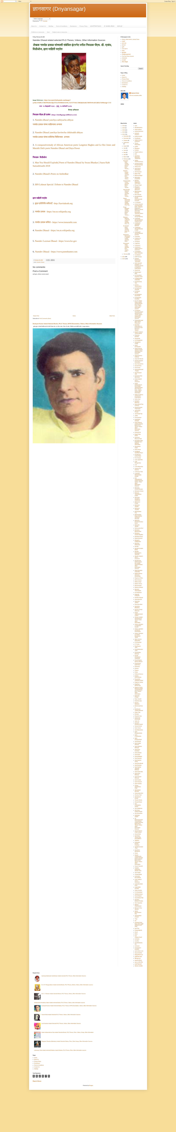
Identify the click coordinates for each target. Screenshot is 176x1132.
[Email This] (47, 260)
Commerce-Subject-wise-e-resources (139, 248)
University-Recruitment (138, 877)
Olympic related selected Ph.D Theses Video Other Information (139, 620)
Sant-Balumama (139, 730)
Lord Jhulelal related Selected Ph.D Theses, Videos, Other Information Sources (61, 1023)
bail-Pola (137, 928)
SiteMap (50, 26)
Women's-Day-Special (138, 908)
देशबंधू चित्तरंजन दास (139, 954)
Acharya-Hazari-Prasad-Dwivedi (139, 164)
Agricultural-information (138, 169)
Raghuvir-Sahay (139, 682)
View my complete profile (135, 95)
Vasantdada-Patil (139, 897)
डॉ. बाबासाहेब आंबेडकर (109, 26)
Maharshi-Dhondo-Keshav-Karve (139, 522)
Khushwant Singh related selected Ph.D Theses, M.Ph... (126, 247)
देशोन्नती (123, 45)
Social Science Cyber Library (138, 831)
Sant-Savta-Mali (139, 771)
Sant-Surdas (138, 780)
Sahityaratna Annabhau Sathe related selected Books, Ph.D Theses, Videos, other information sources (59, 1002)
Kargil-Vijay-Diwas (138, 435)
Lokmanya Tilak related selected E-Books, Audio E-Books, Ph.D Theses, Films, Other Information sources (60, 1050)
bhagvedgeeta (138, 930)
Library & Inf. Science (138, 469)
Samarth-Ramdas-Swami (139, 723)
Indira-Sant (137, 399)
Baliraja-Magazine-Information (137, 182)
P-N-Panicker (138, 642)
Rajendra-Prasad (137, 696)
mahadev (137, 939)
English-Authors (139, 152)
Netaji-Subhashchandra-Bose (139, 614)
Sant (48, 32)
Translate (45, 21)
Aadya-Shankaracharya (139, 161)
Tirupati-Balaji (138, 874)
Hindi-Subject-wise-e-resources (138, 380)
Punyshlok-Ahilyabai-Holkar (139, 679)
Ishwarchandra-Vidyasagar (139, 408)
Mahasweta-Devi (139, 528)
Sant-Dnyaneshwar (138, 738)
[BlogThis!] (49, 260)
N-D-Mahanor (138, 592)
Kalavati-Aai (138, 432)
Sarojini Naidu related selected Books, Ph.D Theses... (126, 184)
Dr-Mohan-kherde (137, 292)
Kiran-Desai (138, 449)
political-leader (138, 136)
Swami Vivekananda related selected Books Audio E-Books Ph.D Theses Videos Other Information (139, 859)
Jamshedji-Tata (138, 413)
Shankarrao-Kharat (138, 797)
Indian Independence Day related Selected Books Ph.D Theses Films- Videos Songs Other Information (139, 388)
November (126, 138)
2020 (123, 258)
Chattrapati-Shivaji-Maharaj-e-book (139, 229)
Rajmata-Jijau (138, 700)
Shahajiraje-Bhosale (138, 790)
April (125, 154)
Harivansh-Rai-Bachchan (138, 376)
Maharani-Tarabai (137, 505)
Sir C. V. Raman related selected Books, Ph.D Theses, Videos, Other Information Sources (64, 993)
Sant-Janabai (138, 752)
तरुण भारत (124, 43)
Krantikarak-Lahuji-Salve (138, 455)
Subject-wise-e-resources (59, 32)
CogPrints (137, 243)
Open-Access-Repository (138, 640)
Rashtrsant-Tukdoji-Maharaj (139, 709)
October (126, 140)
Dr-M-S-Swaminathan (138, 285)
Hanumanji (137, 367)
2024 (123, 130)
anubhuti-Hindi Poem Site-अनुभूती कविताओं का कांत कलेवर (139, 924)
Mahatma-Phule (139, 536)
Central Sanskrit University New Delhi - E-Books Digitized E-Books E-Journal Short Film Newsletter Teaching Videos (139, 209)
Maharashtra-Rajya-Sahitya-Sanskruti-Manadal (138, 516)
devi (136, 154)
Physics (137, 668)
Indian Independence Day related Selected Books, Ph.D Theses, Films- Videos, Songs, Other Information (68, 1032)
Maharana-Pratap (137, 502)
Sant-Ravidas (138, 765)
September (126, 142)
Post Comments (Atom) (45, 318)
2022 (123, 134)
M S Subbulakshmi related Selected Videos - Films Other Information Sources (139, 482)
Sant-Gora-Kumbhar (137, 750)
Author (136, 146)
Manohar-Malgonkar (137, 544)
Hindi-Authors (138, 129)
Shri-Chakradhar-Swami (138, 805)
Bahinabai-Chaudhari (137, 178)
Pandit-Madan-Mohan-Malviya (138, 661)
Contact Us (42, 26)
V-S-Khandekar (138, 892)
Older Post (112, 316)
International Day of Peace (139, 405)
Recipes (137, 714)
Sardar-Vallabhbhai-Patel (138, 787)
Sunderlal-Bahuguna (137, 850)
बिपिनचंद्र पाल (138, 958)
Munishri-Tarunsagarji (138, 590)
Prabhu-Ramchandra (138, 676)
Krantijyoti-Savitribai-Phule (139, 452)
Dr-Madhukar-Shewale (138, 288)
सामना (123, 50)
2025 (123, 127)
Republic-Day (138, 716)
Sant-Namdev (138, 758)
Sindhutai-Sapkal (137, 816)
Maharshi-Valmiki (137, 525)
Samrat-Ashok (138, 726)
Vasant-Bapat (138, 896)
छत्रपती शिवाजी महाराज (95, 26)
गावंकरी (123, 41)
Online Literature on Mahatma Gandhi (139, 626)
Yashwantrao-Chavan (138, 916)
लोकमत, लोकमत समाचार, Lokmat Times (130, 39)
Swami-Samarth (139, 866)
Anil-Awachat (138, 171)
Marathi (137, 546)
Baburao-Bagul (138, 175)
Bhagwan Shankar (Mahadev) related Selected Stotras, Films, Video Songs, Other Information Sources (67, 1041)
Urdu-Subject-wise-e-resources (138, 881)
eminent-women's (137, 134)
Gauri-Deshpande (138, 346)
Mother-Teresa (138, 583)
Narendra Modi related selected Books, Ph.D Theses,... (126, 164)
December (126, 136)
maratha (137, 941)
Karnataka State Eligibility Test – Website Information (139, 442)
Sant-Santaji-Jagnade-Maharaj (138, 768)
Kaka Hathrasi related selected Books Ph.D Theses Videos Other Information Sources (139, 426)
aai (135, 920)
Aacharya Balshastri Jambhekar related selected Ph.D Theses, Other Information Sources (64, 976)
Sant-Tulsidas (138, 783)
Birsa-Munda (138, 194)
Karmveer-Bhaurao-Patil (138, 438)
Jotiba (136, 415)
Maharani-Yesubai (137, 509)
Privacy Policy (83, 26)
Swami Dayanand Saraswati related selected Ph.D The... (126, 202)
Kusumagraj (138, 457)
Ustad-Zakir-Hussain (138, 888)
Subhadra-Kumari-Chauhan (137, 844)
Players (137, 670)
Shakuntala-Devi (139, 793)
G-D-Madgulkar (138, 340)
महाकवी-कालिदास (138, 960)
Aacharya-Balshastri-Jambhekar (137, 157)
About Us (34, 26)
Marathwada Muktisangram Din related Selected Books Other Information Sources (139, 564)
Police (136, 672)
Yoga (136, 918)
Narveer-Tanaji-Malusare (139, 610)
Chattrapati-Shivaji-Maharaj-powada (139, 233)
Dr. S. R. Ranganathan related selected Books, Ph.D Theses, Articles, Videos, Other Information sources (67, 984)
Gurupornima (138, 365)
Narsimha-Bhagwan (137, 607)
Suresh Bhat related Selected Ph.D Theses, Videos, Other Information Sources (61, 1014)
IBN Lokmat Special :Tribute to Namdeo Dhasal (56, 184)
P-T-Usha (137, 644)
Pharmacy (137, 666)
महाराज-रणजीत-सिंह (139, 962)
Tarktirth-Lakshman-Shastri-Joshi (138, 869)
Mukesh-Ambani (139, 587)
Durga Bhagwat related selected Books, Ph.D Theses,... (126, 211)
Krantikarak (137, 138)
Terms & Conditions (61, 26)
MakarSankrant (138, 538)
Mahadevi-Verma (139, 491)
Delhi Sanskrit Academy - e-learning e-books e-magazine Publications (139, 265)
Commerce (137, 245)
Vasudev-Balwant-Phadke (139, 900)
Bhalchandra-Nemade (138, 192)
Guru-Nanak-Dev (139, 364)
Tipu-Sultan (138, 872)
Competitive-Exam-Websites (139, 252)
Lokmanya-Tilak (139, 471)
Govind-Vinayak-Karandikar (139, 361)
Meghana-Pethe (139, 578)
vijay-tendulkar (138, 952)
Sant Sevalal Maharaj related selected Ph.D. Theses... (126, 193)
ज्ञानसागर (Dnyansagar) (59, 9)
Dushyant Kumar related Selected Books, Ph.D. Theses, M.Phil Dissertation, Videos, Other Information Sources (67, 323)
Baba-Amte (137, 173)
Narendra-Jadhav (137, 602)
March (125, 156)
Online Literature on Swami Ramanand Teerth (139, 635)
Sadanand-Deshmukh (137, 718)
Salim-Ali (137, 721)
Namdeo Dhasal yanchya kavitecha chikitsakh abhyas (59, 132)
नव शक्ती (124, 60)
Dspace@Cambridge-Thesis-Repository (139, 322)
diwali (136, 932)
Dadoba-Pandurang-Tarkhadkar (138, 260)
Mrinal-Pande (138, 585)
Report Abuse (37, 1081)
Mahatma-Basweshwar (138, 530)
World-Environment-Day (138, 912)
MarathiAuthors (138, 127)
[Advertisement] (59, 1103)
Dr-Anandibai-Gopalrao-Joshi (138, 276)
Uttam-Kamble (138, 890)
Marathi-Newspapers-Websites (138, 553)
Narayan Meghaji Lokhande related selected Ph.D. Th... (126, 220)
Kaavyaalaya (138, 417)
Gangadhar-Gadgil (138, 342)
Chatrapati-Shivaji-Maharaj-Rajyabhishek (139, 220)
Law (136, 464)
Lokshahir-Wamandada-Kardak (138, 475)
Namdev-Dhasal (40, 262)
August (125, 146)
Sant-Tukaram (138, 781)
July (125, 148)
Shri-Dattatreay (138, 808)
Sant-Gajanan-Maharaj (138, 747)
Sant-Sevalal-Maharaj (138, 777)
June (125, 150)
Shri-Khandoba (138, 813)
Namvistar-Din (138, 599)
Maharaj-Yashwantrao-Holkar (138, 494)
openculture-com (139, 951)
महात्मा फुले (119, 26)
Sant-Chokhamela (138, 735)
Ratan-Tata (137, 712)
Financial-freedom (137, 336)
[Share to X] (50, 260)
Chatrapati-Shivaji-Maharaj (139, 216)
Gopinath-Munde (139, 358)
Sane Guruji (138, 728)
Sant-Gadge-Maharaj (138, 744)
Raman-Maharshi (137, 703)
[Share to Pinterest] (54, 260)
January (126, 254)
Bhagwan (137, 148)
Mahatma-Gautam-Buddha (139, 534)
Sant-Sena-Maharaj (137, 774)
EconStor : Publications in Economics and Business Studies (138, 327)
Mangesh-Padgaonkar (138, 541)
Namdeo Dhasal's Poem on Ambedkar (51, 174)
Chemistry (137, 236)
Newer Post (36, 316)
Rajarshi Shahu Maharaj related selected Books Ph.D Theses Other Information (139, 691)
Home (74, 316)
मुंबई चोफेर (124, 52)
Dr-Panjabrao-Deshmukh (138, 295)
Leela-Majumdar (139, 466)
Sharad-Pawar (138, 802)
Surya (136, 853)
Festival (137, 150)
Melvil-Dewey (138, 580)
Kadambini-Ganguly (138, 420)
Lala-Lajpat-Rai (139, 459)
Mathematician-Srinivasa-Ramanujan (138, 575)
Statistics (137, 840)
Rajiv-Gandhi (138, 699)
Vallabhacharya (139, 894)
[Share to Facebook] (52, 260)
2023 (123, 132)
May (125, 152)
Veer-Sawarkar (138, 903)
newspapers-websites (138, 948)
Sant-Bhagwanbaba (138, 732)
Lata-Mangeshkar (138, 462)
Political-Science (139, 674)
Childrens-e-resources (37, 32)
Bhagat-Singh (138, 185)
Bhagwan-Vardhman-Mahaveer (137, 188)
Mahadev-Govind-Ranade (139, 488)
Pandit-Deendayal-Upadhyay (138, 657)
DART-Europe (138, 256)
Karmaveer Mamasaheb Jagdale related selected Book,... (126, 238)
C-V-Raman (138, 202)
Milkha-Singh (138, 581)
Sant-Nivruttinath (139, 763)
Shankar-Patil (138, 795)
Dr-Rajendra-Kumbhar (138, 298)
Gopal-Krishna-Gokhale (138, 356)
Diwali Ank (137, 270)
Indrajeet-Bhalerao (137, 401)
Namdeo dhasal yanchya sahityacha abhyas (54, 120)
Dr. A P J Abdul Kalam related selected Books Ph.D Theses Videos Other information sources (138, 304)
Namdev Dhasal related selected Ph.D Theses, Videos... (126, 174)
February (126, 159)
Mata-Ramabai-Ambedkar (139, 571)
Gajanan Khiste (135, 93)
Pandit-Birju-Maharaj (138, 653)
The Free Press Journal (128, 56)
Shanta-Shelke (138, 800)
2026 (123, 125)
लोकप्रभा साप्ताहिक (139, 966)
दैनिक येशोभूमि (125, 61)
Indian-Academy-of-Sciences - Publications (139, 396)
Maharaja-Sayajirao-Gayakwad (137, 499)
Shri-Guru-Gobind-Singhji (138, 811)
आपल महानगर (125, 48)
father (136, 934)
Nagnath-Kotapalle (137, 595)
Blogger (91, 1085)
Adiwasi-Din (138, 166)
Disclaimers (73, 26)
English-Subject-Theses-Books (139, 332)
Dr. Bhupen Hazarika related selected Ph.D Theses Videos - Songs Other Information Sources (139, 314)
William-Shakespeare (138, 905)
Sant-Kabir (137, 754)
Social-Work (138, 834)
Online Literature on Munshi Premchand (139, 630)
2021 (123, 256)
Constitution (138, 254)
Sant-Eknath (138, 741)
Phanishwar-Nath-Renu (138, 664)
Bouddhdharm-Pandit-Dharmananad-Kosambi (138, 198)
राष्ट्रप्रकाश (124, 58)
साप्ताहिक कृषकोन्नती (126, 54)
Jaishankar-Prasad (138, 411)
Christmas (137, 241)
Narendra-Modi (138, 604)
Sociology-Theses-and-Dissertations (138, 837)
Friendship (137, 338)
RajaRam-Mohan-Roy (138, 685)
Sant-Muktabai (138, 756)
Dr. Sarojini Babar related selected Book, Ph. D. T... (126, 229)
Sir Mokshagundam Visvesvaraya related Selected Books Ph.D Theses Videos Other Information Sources (139, 824)
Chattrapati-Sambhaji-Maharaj (138, 224)
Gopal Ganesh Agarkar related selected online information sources (138, 351)
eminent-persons (139, 131)
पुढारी (123, 47)
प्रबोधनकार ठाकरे (138, 956)
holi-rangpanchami (138, 936)
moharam (137, 946)
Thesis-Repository (137, 144)
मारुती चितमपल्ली (138, 964)
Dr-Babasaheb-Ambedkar (138, 279)
